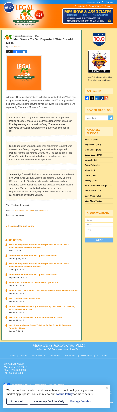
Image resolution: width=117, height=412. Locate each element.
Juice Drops (13, 240)
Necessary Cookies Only (49, 401)
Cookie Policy (64, 394)
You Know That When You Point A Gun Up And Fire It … (36, 282)
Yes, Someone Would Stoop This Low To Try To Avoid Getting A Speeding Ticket (40, 326)
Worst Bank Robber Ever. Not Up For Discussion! (33, 255)
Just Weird (93, 196)
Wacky (91, 180)
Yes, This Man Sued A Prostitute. (25, 298)
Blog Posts (102, 356)
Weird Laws (93, 191)
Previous (12, 226)
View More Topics (93, 201)
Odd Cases (29, 210)
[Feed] (106, 98)
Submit (99, 240)
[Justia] (101, 98)
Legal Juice (24, 13)
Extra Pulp (19, 210)
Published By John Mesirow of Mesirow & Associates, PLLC (87, 12)
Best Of (91, 139)
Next (31, 226)
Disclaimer (55, 356)
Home (22, 226)
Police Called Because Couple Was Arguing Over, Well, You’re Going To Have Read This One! (42, 307)
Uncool (91, 160)
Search (110, 117)
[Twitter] (92, 98)
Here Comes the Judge (98, 185)
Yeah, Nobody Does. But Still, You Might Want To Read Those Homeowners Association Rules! (39, 246)
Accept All (17, 401)
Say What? (43, 210)
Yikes (90, 170)
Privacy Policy (38, 356)
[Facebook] (87, 98)
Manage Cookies (80, 401)
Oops (90, 175)
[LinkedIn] (96, 98)
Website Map (86, 356)
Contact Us (70, 356)
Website (23, 356)
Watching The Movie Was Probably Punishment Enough (36, 317)
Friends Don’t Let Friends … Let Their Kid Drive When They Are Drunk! (43, 290)
